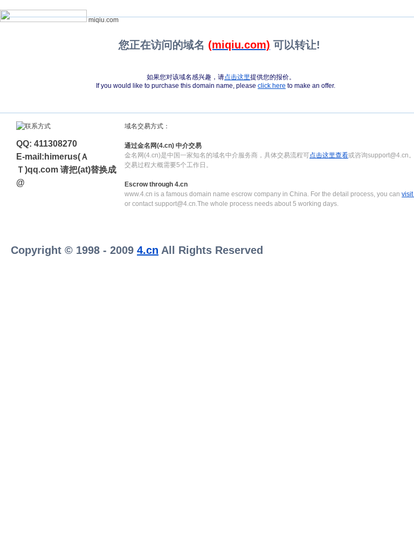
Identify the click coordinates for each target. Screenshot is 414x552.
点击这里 (237, 77)
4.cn (147, 250)
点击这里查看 (328, 155)
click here (272, 85)
